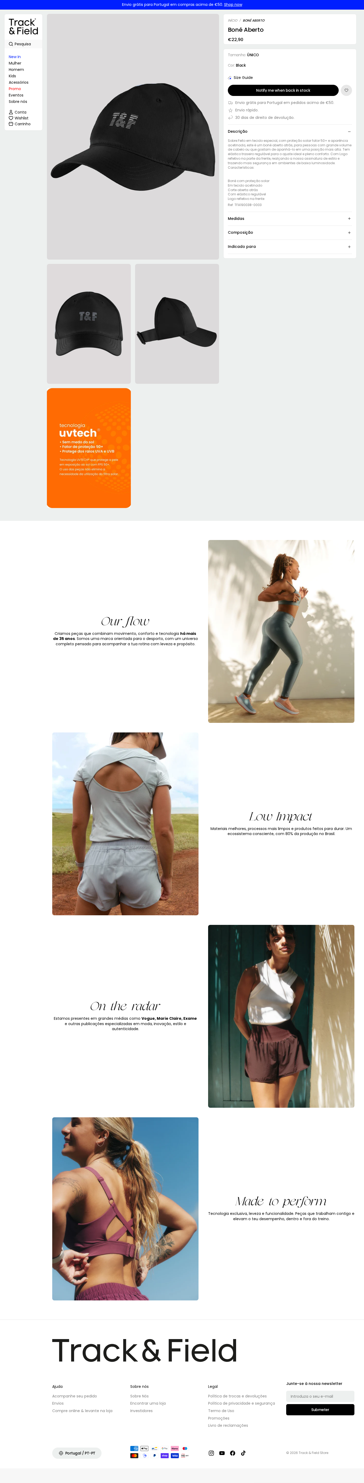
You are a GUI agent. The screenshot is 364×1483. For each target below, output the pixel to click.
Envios (58, 1403)
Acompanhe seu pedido (74, 1396)
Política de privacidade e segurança (241, 1403)
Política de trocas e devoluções (237, 1396)
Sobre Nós (139, 1396)
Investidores (141, 1410)
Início (232, 20)
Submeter (320, 1409)
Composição (240, 232)
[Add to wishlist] (346, 90)
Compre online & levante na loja (82, 1410)
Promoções (218, 1418)
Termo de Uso (221, 1410)
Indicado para (242, 246)
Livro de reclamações (228, 1425)
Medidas (236, 218)
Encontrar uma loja (148, 1403)
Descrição (238, 131)
